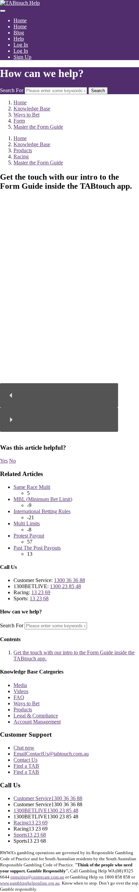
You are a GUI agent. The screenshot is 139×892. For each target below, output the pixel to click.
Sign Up (22, 57)
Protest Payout (28, 536)
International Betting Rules (42, 511)
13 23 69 (40, 592)
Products (22, 709)
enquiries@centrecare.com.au (37, 877)
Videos (20, 691)
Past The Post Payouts (37, 548)
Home (20, 20)
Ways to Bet (26, 703)
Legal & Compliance (35, 715)
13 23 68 (39, 598)
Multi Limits (26, 523)
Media (20, 685)
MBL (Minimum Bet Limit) (42, 499)
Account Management (37, 722)
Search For (11, 90)
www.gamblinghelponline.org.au (30, 883)
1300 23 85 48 (65, 586)
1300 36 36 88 (69, 580)
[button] (59, 395)
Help (18, 39)
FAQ (18, 697)
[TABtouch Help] (20, 3)
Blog (18, 32)
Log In (20, 45)
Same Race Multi (31, 487)
